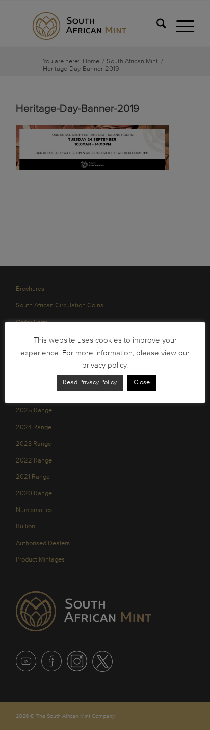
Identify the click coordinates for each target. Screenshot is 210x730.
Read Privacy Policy (90, 382)
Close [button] (142, 382)
